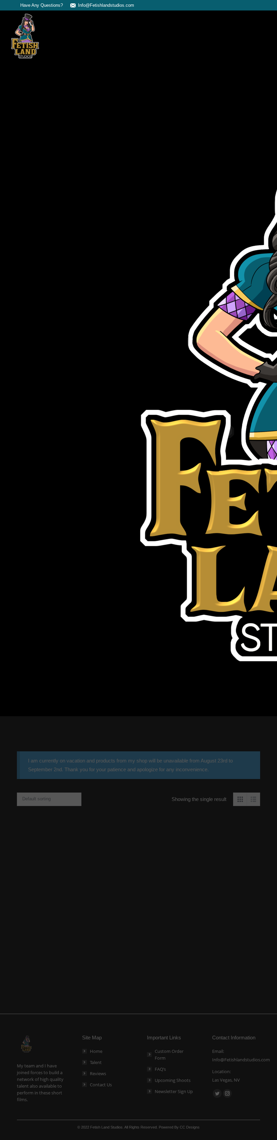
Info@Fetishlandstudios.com (106, 5)
